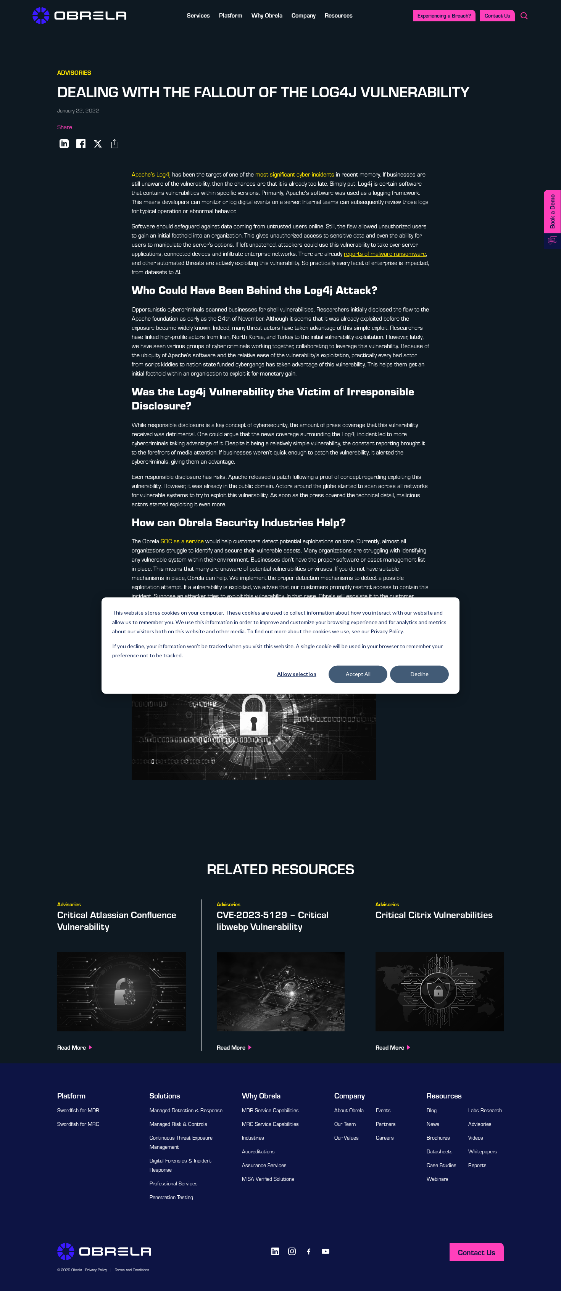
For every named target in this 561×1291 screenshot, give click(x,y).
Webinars (437, 1178)
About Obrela (349, 1110)
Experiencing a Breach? (444, 15)
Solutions (165, 1095)
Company (304, 15)
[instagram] (292, 1251)
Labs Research (485, 1110)
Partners (386, 1124)
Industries (253, 1137)
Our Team (345, 1124)
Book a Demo (552, 211)
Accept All (358, 674)
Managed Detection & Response (186, 1110)
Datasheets (440, 1151)
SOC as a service (182, 541)
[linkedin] (275, 1251)
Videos (475, 1137)
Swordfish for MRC (78, 1124)
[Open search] (524, 15)
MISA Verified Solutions (268, 1178)
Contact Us (497, 15)
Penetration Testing (171, 1197)
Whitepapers (482, 1151)
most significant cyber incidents (294, 174)
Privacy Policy (96, 1269)
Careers (385, 1137)
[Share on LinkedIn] (64, 144)
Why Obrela (266, 15)
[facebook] (309, 1251)
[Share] (114, 144)
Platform (230, 15)
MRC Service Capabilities (270, 1124)
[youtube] (325, 1251)
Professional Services (174, 1183)
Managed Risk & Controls (178, 1124)
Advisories (480, 1124)
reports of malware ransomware (385, 253)
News (433, 1124)
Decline (420, 674)
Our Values (346, 1137)
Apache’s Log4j (151, 174)
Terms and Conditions (132, 1269)
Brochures (438, 1137)
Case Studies (441, 1165)
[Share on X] (98, 144)
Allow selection (296, 674)
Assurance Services (264, 1165)
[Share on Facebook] (81, 144)
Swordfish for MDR (78, 1110)
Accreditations (258, 1151)
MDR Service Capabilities (270, 1110)
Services (198, 15)
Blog (432, 1110)
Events (383, 1110)
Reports (477, 1165)
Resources (339, 15)
